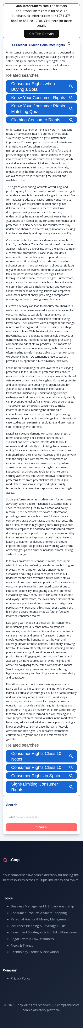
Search (41, 827)
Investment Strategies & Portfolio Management (45, 932)
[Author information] (68, 43)
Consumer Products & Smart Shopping (39, 913)
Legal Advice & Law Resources (32, 939)
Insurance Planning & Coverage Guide (38, 926)
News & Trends (22, 945)
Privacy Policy (20, 978)
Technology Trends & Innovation (35, 952)
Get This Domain (41, 34)
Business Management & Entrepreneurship (42, 906)
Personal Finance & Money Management (40, 919)
